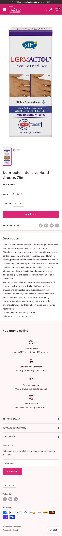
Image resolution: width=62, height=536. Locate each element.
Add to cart (31, 214)
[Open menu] (4, 9)
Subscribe (12, 471)
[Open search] (45, 9)
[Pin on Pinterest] (46, 225)
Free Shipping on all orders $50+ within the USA (31, 2)
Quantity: (7, 203)
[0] (57, 9)
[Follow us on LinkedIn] (16, 499)
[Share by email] (57, 225)
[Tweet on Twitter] (52, 225)
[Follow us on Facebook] (5, 499)
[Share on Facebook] (41, 225)
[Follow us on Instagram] (10, 499)
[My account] (50, 9)
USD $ (7, 485)
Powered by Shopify (11, 530)
